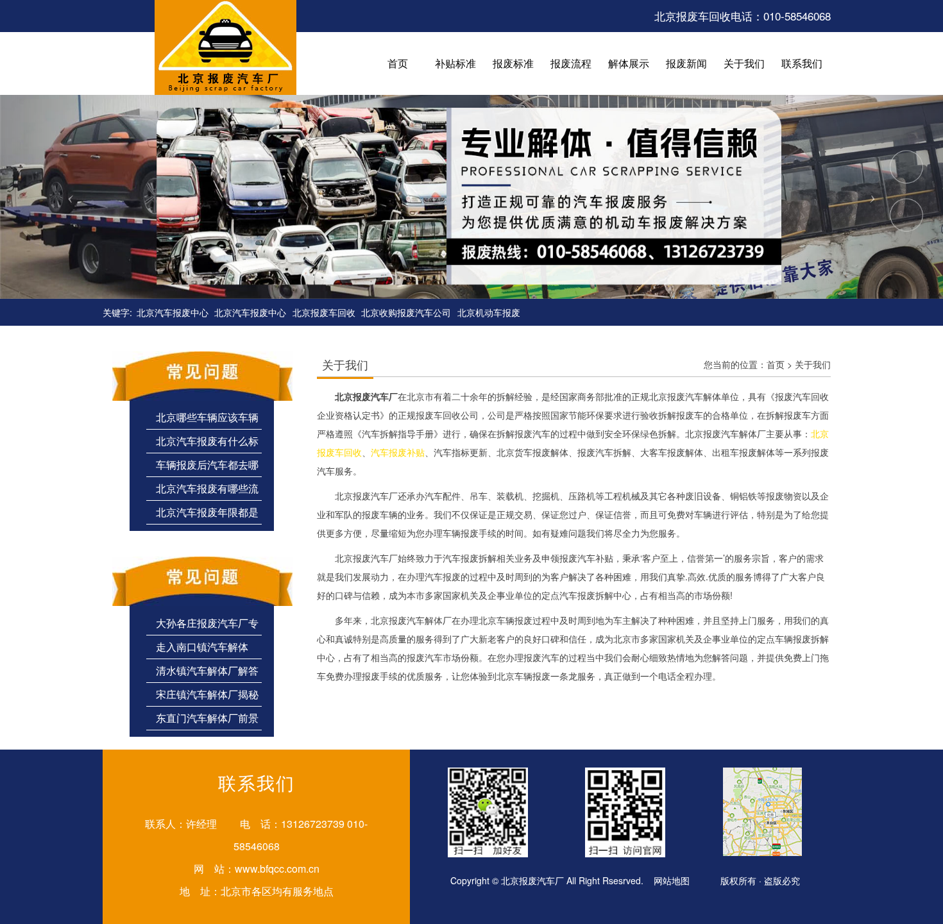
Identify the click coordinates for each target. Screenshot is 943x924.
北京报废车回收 (324, 312)
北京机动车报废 (488, 312)
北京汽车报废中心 (172, 312)
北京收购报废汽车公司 (406, 312)
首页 (776, 364)
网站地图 (672, 880)
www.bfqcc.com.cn (277, 868)
